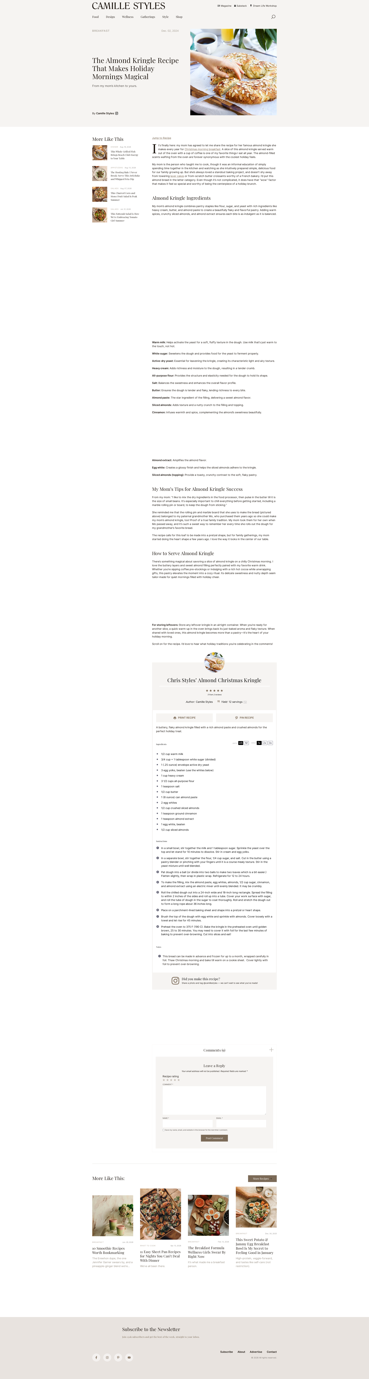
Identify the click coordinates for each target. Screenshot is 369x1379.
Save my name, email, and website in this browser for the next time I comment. (196, 1130)
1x (259, 742)
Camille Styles (105, 113)
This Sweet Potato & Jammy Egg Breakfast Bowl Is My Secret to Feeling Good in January (255, 1246)
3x (270, 742)
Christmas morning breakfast (202, 149)
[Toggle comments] (271, 1050)
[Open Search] (273, 16)
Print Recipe (186, 717)
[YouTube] (129, 1357)
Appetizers (117, 168)
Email (219, 1118)
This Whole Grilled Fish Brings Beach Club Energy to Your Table (124, 155)
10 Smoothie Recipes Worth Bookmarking (108, 1250)
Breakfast (101, 30)
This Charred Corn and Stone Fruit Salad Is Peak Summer (124, 196)
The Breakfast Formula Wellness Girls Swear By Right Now (207, 1252)
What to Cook (148, 1246)
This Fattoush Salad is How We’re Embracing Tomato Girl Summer (125, 217)
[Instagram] (107, 1357)
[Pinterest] (118, 1357)
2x (264, 742)
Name (166, 1118)
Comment (168, 1084)
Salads (115, 188)
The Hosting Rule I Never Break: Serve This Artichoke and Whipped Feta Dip (125, 175)
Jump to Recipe (161, 137)
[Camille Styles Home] (129, 6)
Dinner (114, 147)
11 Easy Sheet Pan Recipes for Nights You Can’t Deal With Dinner (160, 1256)
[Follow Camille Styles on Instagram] (117, 113)
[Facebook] (96, 1357)
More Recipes (261, 1178)
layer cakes (177, 176)
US (240, 742)
